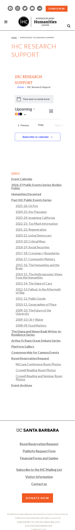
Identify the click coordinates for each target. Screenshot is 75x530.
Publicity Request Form (39, 451)
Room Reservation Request (30, 358)
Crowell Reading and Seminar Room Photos (39, 377)
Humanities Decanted (26, 194)
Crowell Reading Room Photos (36, 370)
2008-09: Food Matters (31, 325)
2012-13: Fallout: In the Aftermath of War (38, 291)
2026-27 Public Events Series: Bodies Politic (36, 186)
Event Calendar (21, 179)
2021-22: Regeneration (31, 229)
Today (41, 124)
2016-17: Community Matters (35, 259)
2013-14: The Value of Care (34, 283)
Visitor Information (39, 477)
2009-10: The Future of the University (33, 312)
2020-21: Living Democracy (34, 235)
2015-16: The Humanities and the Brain (37, 266)
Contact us (39, 484)
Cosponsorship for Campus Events (35, 352)
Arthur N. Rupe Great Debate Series (36, 340)
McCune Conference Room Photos (38, 364)
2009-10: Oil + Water (29, 319)
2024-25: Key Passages (31, 212)
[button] (31, 114)
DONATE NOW (56, 8)
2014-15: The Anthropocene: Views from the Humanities (39, 275)
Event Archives (21, 385)
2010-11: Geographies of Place (36, 304)
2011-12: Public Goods (31, 298)
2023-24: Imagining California (35, 218)
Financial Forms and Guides (39, 458)
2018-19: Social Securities (33, 247)
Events (20, 86)
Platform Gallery (22, 346)
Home (14, 38)
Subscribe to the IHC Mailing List (39, 470)
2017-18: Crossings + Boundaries (37, 253)
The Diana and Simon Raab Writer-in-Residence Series (36, 333)
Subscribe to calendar (35, 137)
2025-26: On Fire (27, 206)
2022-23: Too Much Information (37, 223)
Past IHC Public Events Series (31, 200)
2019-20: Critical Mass (31, 241)
